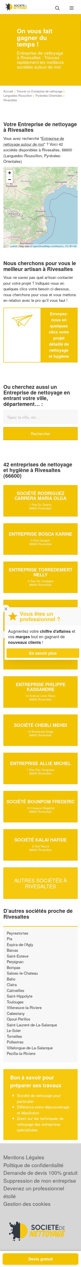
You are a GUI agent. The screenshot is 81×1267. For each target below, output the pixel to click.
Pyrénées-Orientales (49, 95)
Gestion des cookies (27, 1203)
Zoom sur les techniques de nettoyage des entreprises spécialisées (40, 1124)
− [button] (9, 179)
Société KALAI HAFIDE (40, 839)
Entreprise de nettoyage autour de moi (33, 141)
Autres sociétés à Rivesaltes (40, 883)
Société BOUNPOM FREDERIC (41, 801)
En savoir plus (43, 653)
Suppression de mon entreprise (39, 1180)
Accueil (8, 91)
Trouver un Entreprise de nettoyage (39, 91)
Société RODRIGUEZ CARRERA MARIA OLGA (40, 495)
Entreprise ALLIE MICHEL (40, 763)
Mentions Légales (23, 1157)
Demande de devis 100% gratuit (40, 1172)
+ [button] (9, 173)
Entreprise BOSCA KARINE (40, 534)
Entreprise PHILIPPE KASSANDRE (40, 686)
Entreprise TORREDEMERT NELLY (40, 572)
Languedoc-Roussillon (17, 95)
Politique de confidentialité (33, 1165)
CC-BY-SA (70, 246)
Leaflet (13, 246)
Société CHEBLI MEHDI (40, 725)
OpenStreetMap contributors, (49, 246)
